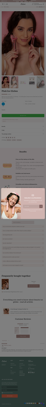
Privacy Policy (27, 209)
